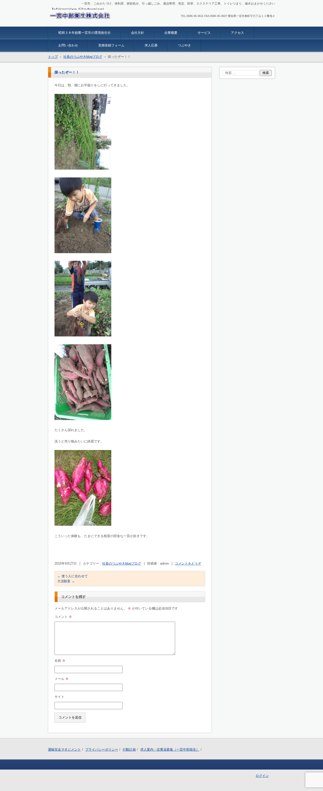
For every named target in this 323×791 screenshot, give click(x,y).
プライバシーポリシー (101, 749)
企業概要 (170, 33)
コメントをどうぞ (188, 563)
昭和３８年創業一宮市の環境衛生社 (84, 33)
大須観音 (66, 581)
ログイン (262, 776)
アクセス (237, 33)
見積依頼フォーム (111, 45)
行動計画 (129, 749)
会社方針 (137, 33)
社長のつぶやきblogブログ (121, 563)
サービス (204, 33)
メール (62, 679)
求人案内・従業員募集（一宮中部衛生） (169, 749)
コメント (63, 617)
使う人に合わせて (72, 576)
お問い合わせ (68, 45)
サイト (59, 697)
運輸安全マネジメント (64, 749)
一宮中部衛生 (62, 23)
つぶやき (184, 45)
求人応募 (151, 45)
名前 (60, 661)
